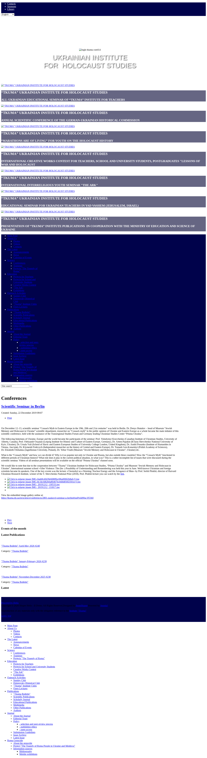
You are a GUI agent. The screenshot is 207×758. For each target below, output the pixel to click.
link (122, 474)
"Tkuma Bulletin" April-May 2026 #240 (20, 546)
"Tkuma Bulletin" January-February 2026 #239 (24, 561)
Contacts (11, 3)
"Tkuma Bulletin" (19, 551)
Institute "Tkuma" (78, 610)
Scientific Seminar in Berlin (23, 406)
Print (9, 418)
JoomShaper (82, 605)
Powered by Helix (10, 603)
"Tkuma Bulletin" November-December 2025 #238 (26, 577)
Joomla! (104, 605)
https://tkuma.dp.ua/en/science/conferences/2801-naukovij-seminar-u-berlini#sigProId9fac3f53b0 (47, 498)
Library (10, 9)
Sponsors (11, 6)
